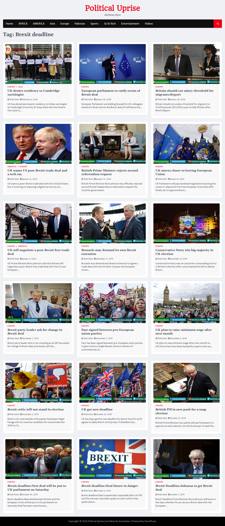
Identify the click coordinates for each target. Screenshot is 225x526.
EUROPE (85, 246)
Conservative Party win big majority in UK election (184, 252)
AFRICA (23, 23)
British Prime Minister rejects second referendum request (109, 172)
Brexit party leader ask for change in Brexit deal (35, 332)
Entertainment (130, 23)
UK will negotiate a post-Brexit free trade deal (38, 252)
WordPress (150, 521)
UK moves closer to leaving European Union (184, 172)
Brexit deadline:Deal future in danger (109, 486)
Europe (64, 23)
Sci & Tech (110, 23)
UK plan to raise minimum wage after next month (184, 332)
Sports (94, 23)
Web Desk (14, 99)
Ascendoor (124, 521)
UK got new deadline (97, 409)
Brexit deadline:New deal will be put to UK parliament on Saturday (37, 488)
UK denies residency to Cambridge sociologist (34, 93)
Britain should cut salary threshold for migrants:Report (185, 93)
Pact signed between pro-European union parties (107, 332)
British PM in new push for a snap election (181, 411)
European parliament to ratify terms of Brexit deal (110, 93)
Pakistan (80, 23)
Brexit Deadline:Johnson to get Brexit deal (184, 488)
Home (9, 23)
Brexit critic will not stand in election (36, 409)
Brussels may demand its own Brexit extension (108, 252)
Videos (149, 23)
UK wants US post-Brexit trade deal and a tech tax (37, 172)
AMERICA (38, 23)
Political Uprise (112, 8)
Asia (52, 23)
